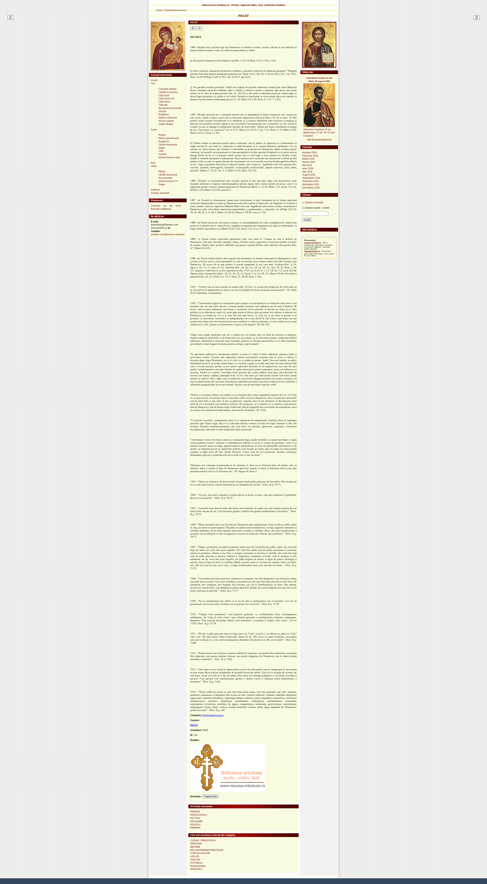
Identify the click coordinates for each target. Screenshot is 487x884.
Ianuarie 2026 (309, 152)
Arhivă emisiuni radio (169, 157)
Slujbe (161, 148)
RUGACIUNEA (198, 866)
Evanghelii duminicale (169, 108)
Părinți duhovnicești (168, 138)
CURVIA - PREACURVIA (203, 840)
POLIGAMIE (196, 821)
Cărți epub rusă (166, 98)
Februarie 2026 (310, 155)
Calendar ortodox (167, 89)
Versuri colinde (166, 121)
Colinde (162, 154)
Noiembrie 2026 (310, 184)
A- (200, 28)
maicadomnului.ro (312, 251)
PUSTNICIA (196, 863)
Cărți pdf (162, 105)
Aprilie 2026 (308, 162)
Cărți (160, 151)
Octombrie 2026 (310, 181)
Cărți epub (163, 95)
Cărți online (164, 101)
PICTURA (195, 818)
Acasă (154, 80)
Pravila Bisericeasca (212, 715)
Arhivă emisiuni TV (168, 181)
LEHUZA (194, 856)
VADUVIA (195, 859)
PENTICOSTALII (198, 815)
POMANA (195, 827)
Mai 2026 (307, 165)
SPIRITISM (195, 843)
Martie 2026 (308, 158)
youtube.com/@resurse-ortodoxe (168, 234)
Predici (162, 135)
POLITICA (195, 824)
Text (153, 83)
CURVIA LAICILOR (200, 853)
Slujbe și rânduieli (167, 117)
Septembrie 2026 (311, 178)
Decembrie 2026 (311, 187)
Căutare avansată (160, 193)
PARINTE (195, 811)
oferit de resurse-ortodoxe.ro (319, 139)
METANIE (195, 847)
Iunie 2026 (307, 168)
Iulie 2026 (307, 171)
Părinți (161, 171)
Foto (153, 163)
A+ (193, 28)
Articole (162, 111)
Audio (154, 129)
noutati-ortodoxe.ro (312, 243)
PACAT (194, 725)
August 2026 (308, 174)
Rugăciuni (163, 114)
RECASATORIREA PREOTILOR (206, 850)
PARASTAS (196, 869)
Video (154, 166)
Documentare (165, 178)
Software (155, 189)
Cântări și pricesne (168, 92)
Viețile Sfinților (165, 124)
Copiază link (210, 796)
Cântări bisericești (167, 144)
